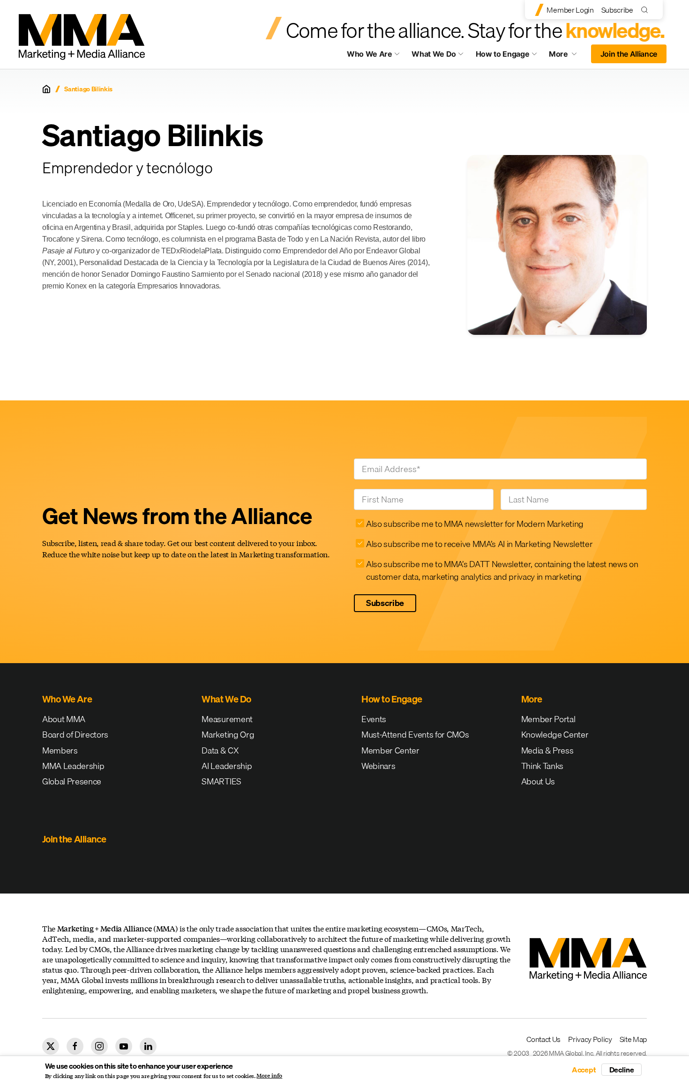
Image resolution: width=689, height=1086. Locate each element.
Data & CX (220, 750)
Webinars (378, 766)
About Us (538, 781)
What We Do (434, 54)
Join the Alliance (629, 54)
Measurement (227, 719)
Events (373, 719)
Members (60, 750)
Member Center (390, 750)
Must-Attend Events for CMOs (415, 734)
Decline (621, 1070)
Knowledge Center (555, 734)
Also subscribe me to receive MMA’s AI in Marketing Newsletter (479, 544)
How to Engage (503, 54)
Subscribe (617, 10)
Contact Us (543, 1039)
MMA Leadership (73, 766)
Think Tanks (542, 766)
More (567, 56)
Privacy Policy (590, 1039)
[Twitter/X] (50, 1046)
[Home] (46, 89)
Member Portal (548, 719)
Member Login (570, 10)
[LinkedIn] (148, 1046)
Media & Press (547, 750)
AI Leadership (227, 766)
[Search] (646, 9)
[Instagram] (99, 1046)
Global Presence (71, 781)
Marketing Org (228, 734)
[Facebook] (75, 1046)
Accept (584, 1069)
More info (269, 1075)
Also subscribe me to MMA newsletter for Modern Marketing (475, 524)
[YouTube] (123, 1046)
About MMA (63, 719)
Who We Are (369, 54)
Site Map (633, 1039)
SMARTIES (221, 781)
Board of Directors (75, 734)
